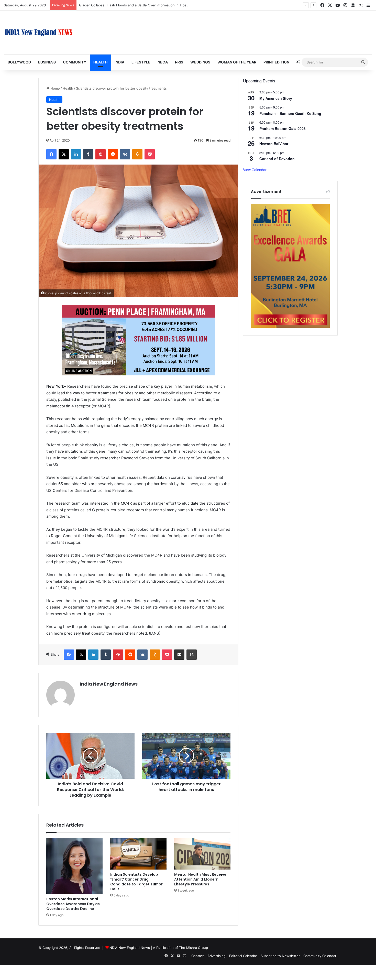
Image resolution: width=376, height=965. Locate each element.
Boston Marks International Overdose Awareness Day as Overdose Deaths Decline (73, 903)
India (119, 62)
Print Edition (276, 62)
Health (100, 62)
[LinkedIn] (76, 154)
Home (54, 88)
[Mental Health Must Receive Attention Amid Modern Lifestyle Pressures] (202, 854)
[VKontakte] (125, 154)
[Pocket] (150, 154)
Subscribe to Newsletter (280, 956)
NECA (163, 62)
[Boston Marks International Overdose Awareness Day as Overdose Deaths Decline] (74, 866)
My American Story (275, 98)
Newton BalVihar (273, 143)
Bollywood (19, 62)
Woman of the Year (236, 62)
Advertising (216, 956)
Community (74, 62)
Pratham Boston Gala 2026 (282, 128)
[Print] (191, 654)
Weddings (200, 62)
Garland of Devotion (277, 158)
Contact (197, 956)
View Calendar (255, 169)
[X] (64, 154)
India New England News (109, 684)
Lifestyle (140, 62)
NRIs (179, 62)
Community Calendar (319, 956)
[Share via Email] (179, 654)
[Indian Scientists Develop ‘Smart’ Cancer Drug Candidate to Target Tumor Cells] (138, 854)
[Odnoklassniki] (137, 154)
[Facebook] (51, 154)
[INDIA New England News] (38, 32)
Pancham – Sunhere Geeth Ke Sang (290, 113)
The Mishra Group (193, 948)
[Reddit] (113, 154)
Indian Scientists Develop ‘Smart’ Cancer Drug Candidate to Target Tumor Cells (136, 882)
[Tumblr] (88, 154)
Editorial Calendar (243, 956)
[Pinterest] (100, 154)
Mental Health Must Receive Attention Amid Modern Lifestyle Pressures (200, 879)
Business (47, 62)
